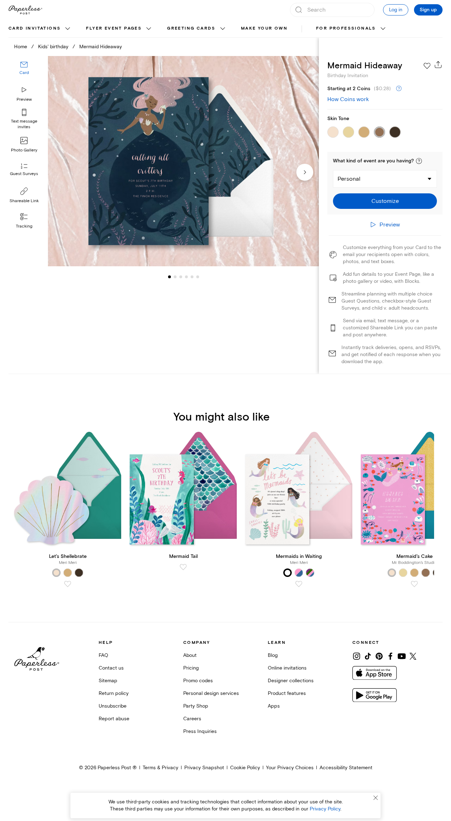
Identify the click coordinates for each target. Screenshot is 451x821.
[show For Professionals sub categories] (383, 28)
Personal (349, 178)
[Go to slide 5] (186, 276)
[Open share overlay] (438, 64)
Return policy (114, 693)
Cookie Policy (245, 768)
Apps (274, 706)
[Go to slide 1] (169, 276)
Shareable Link (24, 201)
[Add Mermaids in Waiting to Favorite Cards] (299, 584)
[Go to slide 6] (192, 276)
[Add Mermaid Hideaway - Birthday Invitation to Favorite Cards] (427, 66)
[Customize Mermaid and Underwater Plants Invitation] (183, 161)
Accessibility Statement (346, 768)
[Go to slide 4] (180, 276)
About (190, 655)
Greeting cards (191, 28)
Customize (385, 201)
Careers (192, 719)
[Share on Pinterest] (379, 656)
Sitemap (108, 681)
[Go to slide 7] (197, 276)
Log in (395, 10)
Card (24, 73)
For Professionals (346, 28)
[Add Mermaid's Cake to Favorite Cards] (414, 584)
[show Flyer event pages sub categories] (148, 28)
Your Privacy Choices (290, 768)
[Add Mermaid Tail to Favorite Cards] (183, 567)
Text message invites (24, 124)
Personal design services (211, 693)
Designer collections (291, 681)
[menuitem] (40, 28)
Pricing (191, 668)
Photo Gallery (24, 150)
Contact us (111, 668)
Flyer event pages (114, 28)
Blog (273, 655)
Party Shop (195, 706)
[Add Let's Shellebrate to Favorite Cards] (67, 584)
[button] (418, 160)
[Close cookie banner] (375, 798)
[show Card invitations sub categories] (67, 28)
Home (20, 47)
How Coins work (348, 99)
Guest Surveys (24, 174)
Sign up (428, 10)
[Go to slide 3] (175, 276)
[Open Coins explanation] (399, 88)
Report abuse (114, 719)
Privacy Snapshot (204, 768)
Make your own (264, 28)
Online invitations (287, 668)
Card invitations (34, 28)
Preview (24, 99)
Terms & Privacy (160, 768)
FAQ (103, 655)
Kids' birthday (53, 47)
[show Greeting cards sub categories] (222, 28)
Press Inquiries (200, 731)
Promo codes (198, 681)
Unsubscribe (112, 706)
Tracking (24, 226)
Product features (287, 693)
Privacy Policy (325, 809)
